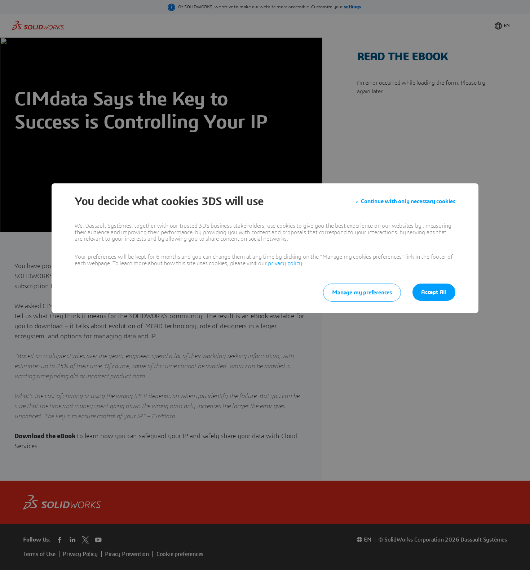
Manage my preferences (362, 292)
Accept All (434, 292)
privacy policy (285, 263)
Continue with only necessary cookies (408, 201)
